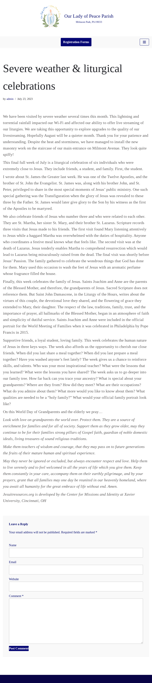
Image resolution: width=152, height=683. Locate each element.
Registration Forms (76, 42)
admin (10, 98)
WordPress (88, 679)
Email (12, 562)
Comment (16, 596)
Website (14, 579)
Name (12, 545)
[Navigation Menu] (144, 42)
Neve (60, 679)
